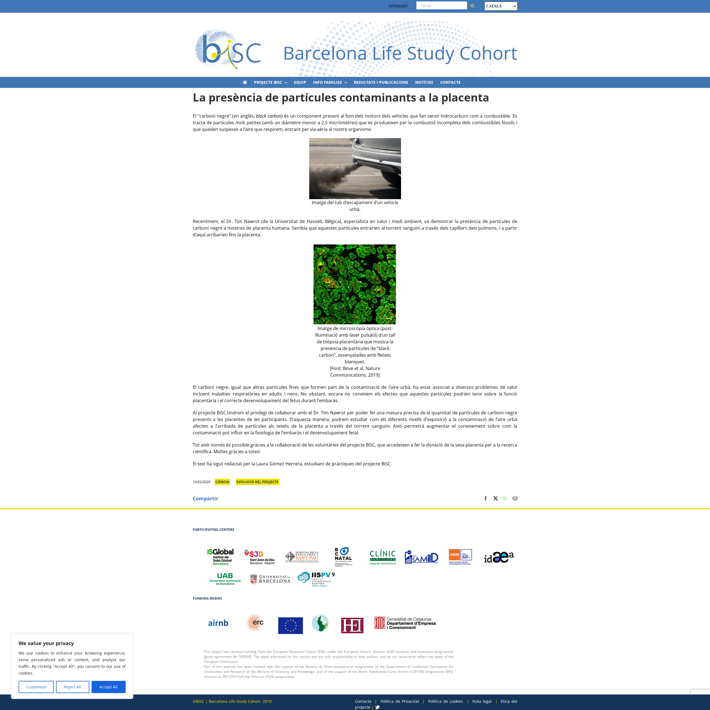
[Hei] (352, 622)
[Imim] (460, 554)
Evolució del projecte (257, 482)
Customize (36, 686)
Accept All (108, 686)
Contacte (363, 701)
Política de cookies (445, 701)
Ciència (222, 482)
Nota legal (482, 701)
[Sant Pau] (302, 554)
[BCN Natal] (344, 554)
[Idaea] (499, 554)
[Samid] (421, 554)
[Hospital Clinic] (382, 554)
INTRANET (398, 6)
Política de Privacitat (400, 701)
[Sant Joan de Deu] (259, 554)
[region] (72, 666)
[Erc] (291, 622)
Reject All (72, 686)
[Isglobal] (220, 554)
